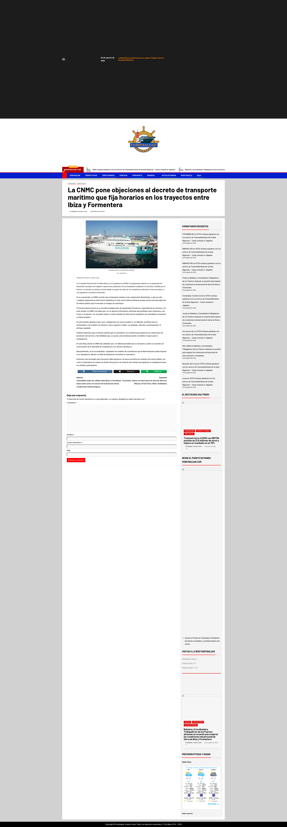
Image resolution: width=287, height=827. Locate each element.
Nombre (70, 435)
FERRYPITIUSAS (91, 175)
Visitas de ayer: (188, 668)
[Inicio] (65, 175)
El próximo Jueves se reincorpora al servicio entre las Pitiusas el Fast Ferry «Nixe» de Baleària (144, 381)
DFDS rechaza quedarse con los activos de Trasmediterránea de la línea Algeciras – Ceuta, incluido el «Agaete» (134, 170)
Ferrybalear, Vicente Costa (78, 211)
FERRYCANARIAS (108, 175)
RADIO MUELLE (186, 175)
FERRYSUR (123, 175)
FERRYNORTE (137, 175)
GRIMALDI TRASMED (203, 431)
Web (68, 450)
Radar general (187, 813)
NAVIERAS (151, 175)
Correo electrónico (75, 442)
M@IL (199, 175)
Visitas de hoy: (187, 663)
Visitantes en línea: (189, 659)
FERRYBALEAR (75, 175)
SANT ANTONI (189, 434)
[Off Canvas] (63, 59)
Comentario (72, 403)
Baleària (187, 722)
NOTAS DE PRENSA (169, 175)
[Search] (222, 175)
